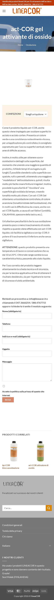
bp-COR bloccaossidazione (10, 466)
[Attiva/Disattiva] (50, 545)
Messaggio (7, 361)
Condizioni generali (12, 525)
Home (20, 45)
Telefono (6, 324)
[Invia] (49, 508)
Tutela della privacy (12, 530)
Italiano (6, 545)
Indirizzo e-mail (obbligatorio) (16, 336)
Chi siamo (7, 536)
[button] (4, 11)
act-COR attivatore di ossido (38, 466)
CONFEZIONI (13, 114)
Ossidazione (31, 45)
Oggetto (6, 349)
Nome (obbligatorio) (11, 311)
